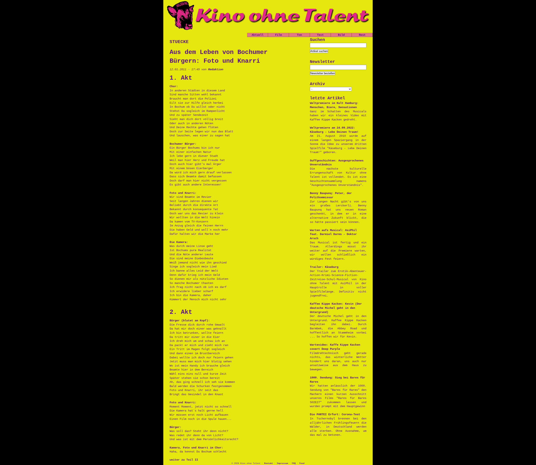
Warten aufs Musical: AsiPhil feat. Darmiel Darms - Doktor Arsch (333, 234)
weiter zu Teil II (184, 459)
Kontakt (268, 463)
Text (320, 35)
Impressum (282, 463)
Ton (299, 35)
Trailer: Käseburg (324, 267)
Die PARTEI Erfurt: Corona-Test (335, 414)
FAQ (294, 463)
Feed (301, 463)
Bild (341, 35)
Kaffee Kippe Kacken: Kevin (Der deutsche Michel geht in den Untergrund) (336, 308)
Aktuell (257, 35)
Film (278, 35)
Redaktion (215, 69)
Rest (362, 35)
